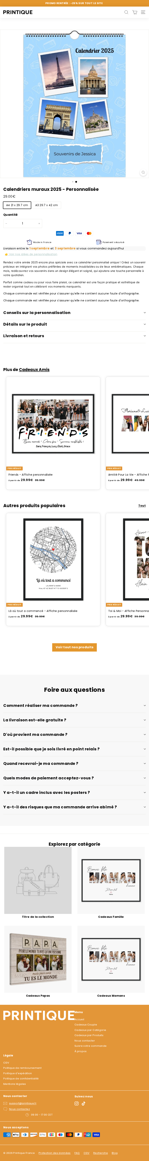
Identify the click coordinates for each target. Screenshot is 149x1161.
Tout (142, 506)
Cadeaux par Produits (88, 1035)
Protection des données (55, 1153)
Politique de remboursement (22, 1068)
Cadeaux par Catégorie (90, 1030)
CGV (6, 1063)
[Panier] (134, 12)
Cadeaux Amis (34, 369)
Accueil (79, 1019)
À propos (80, 1051)
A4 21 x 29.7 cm (17, 205)
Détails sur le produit (25, 324)
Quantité (10, 215)
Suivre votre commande (90, 1046)
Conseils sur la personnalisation (36, 312)
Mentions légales (14, 1084)
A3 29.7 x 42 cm (46, 205)
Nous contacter (84, 1040)
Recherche (100, 1153)
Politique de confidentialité (21, 1078)
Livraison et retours (23, 336)
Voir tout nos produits (75, 647)
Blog (115, 1153)
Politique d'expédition (17, 1073)
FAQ (77, 1153)
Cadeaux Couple (85, 1024)
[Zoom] (143, 172)
